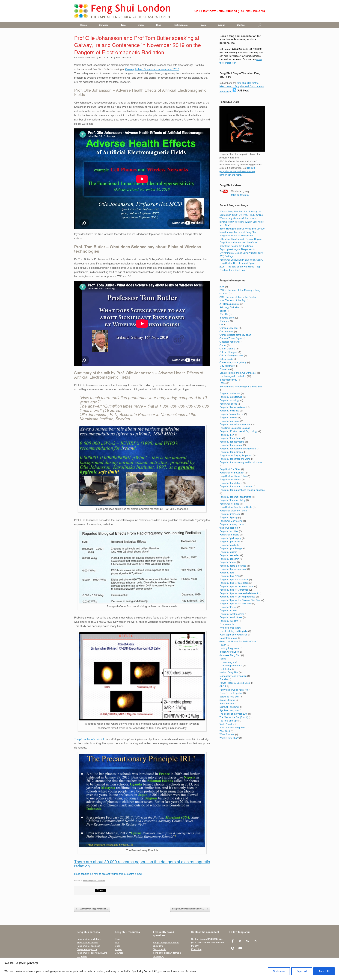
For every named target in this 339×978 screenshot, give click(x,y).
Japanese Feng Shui (229, 655)
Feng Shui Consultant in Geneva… (190, 908)
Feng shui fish (226, 434)
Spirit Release (226, 703)
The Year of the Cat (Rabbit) (233, 717)
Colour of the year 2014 (231, 355)
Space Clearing (227, 700)
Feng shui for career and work (234, 458)
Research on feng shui (230, 693)
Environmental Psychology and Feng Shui (240, 386)
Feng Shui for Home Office (233, 476)
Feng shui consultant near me (234, 424)
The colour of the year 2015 (233, 713)
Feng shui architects (229, 393)
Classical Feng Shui (229, 341)
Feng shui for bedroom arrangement (237, 448)
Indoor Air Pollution (229, 651)
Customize (279, 971)
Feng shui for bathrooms (231, 441)
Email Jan (196, 949)
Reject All (301, 971)
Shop (141, 24)
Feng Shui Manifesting (230, 520)
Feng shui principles (229, 541)
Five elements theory (230, 627)
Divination (224, 369)
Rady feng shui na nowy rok (233, 689)
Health (222, 644)
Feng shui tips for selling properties (237, 596)
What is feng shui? (229, 738)
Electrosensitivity (228, 379)
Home (83, 24)
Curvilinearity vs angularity (232, 362)
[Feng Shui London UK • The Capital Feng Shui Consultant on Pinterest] (232, 948)
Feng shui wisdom (228, 620)
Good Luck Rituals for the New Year (237, 641)
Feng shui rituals (227, 562)
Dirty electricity (227, 365)
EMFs (222, 383)
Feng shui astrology (229, 400)
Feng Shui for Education (231, 472)
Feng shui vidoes (228, 610)
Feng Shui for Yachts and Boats (235, 507)
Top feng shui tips (228, 720)
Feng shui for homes (87, 942)
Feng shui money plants (231, 524)
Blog (158, 24)
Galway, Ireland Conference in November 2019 (152, 69)
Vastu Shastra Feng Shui (232, 727)
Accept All (324, 971)
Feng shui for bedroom (230, 445)
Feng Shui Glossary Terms (233, 510)
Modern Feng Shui (228, 672)
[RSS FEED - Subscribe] (240, 91)
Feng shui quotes (228, 551)
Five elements (226, 624)
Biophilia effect (226, 317)
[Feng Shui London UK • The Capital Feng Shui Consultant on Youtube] (240, 948)
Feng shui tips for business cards (236, 586)
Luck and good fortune (230, 665)
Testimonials (181, 24)
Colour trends (226, 359)
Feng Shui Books (228, 403)
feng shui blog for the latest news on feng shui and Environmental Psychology (241, 87)
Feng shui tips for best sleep (234, 582)
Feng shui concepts (229, 421)
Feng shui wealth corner (231, 613)
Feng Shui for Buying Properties (235, 455)
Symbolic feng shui (229, 710)
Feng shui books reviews (232, 407)
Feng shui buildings (229, 410)
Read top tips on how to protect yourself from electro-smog (108, 874)
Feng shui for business (231, 451)
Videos (118, 949)
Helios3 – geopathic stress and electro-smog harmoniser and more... (238, 171)
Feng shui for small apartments (235, 496)
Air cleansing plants (229, 303)
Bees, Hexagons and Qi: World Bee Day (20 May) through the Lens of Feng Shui (241, 230)
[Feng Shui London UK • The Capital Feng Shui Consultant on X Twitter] (240, 941)
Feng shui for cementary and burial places (240, 462)
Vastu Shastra (226, 724)
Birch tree (224, 321)
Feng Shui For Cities (229, 469)
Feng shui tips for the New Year (235, 603)
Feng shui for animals (230, 438)
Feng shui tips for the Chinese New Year (240, 600)
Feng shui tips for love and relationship (239, 593)
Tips (123, 24)
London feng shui (228, 662)
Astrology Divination (229, 307)
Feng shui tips (226, 572)
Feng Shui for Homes (230, 479)
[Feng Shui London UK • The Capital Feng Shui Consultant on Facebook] (232, 941)
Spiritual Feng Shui (229, 706)
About (221, 24)
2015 (221, 286)
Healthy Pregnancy (229, 648)
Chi (221, 324)
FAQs (203, 24)
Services (103, 24)
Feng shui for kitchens (230, 483)
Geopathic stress (228, 638)
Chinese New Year (228, 327)
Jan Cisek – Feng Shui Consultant (115, 57)
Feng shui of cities (228, 531)
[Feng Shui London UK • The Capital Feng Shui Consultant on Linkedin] (255, 941)
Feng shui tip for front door (232, 569)
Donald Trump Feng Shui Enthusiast (237, 372)
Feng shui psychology (230, 548)
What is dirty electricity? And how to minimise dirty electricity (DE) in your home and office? (241, 222)
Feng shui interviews (229, 513)
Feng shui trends (228, 607)
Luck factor (225, 669)
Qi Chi (222, 686)
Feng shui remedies (229, 555)
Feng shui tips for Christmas (233, 589)
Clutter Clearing (227, 348)
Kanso (222, 658)
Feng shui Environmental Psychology (238, 431)
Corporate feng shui (87, 949)
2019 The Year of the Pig (232, 300)
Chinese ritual (226, 331)
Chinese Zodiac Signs (230, 338)
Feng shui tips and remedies (233, 579)
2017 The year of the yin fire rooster (237, 297)
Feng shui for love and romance (235, 486)
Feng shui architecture (230, 396)
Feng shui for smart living (232, 500)
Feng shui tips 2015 (229, 576)
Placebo (223, 679)
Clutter (222, 345)
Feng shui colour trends (231, 414)
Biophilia (223, 314)
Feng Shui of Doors (229, 534)
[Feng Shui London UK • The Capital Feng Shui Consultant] (122, 11)
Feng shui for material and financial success (242, 489)
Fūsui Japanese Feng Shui (233, 634)
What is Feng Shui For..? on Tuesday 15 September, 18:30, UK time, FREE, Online (241, 213)
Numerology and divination (232, 675)
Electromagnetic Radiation (94, 880)
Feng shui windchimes (230, 617)
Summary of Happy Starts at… (92, 908)
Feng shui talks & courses (232, 565)
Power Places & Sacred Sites (234, 682)
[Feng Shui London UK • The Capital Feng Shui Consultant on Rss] (247, 941)
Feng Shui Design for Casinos (234, 427)
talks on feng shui (240, 194)
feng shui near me (228, 527)
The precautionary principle (89, 739)
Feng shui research (229, 558)
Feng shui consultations (89, 939)
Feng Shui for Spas (229, 503)
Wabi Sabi (224, 731)
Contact (241, 24)
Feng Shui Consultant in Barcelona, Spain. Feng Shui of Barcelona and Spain (241, 261)
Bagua (222, 310)
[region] (169, 968)
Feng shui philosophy (230, 538)
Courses (119, 952)
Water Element (226, 734)
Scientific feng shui (229, 696)
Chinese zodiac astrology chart (235, 334)
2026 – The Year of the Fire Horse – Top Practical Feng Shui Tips (239, 268)
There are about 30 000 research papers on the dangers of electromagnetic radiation (142, 863)
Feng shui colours (228, 417)
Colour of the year (228, 352)
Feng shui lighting (228, 517)
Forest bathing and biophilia (233, 631)
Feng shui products (229, 545)
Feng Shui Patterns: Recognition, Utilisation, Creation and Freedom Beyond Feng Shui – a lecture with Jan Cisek (240, 239)
